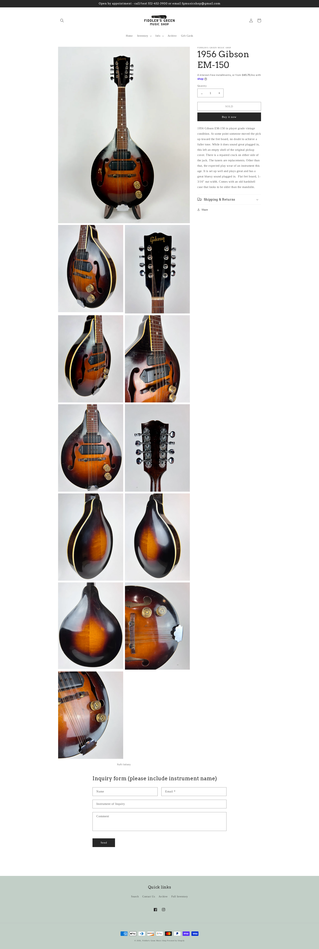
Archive (163, 896)
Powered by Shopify (176, 941)
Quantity (202, 85)
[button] (62, 20)
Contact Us (148, 896)
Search (135, 896)
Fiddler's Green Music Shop (154, 941)
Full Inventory (179, 896)
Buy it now (229, 116)
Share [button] (205, 209)
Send (104, 842)
